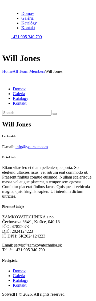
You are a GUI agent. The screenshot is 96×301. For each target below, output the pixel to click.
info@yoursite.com (31, 147)
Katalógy (20, 280)
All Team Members (29, 71)
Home (7, 71)
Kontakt (19, 285)
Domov (19, 271)
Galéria (19, 275)
